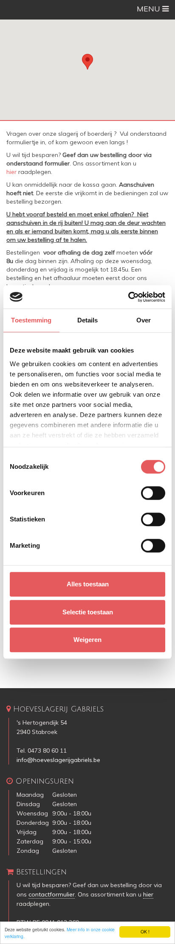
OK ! (145, 931)
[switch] (153, 493)
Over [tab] (143, 320)
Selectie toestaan (87, 612)
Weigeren (87, 639)
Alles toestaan (88, 584)
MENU (149, 9)
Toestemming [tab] (31, 320)
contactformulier (51, 894)
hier (11, 172)
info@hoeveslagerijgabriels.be (58, 760)
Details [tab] (87, 320)
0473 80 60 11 (47, 750)
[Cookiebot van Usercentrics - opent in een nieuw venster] (128, 297)
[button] (87, 61)
